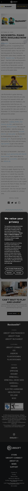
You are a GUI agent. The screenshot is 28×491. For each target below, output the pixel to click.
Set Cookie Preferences (14, 268)
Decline (9, 272)
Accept (18, 272)
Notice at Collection (14, 234)
